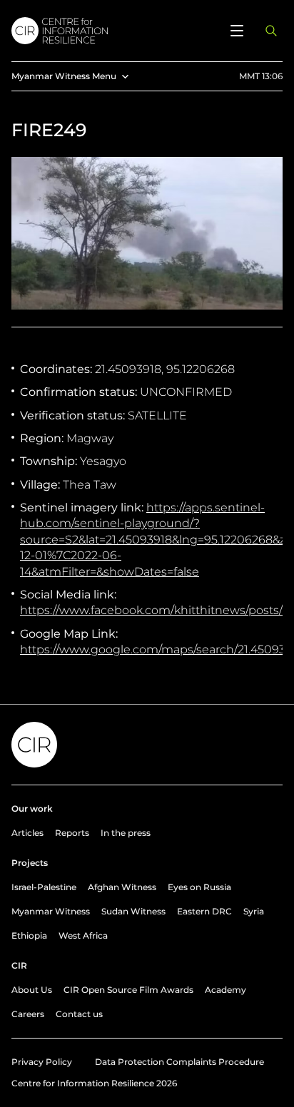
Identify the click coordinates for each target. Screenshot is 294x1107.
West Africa (83, 935)
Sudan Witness (133, 911)
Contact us (79, 1014)
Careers (27, 1014)
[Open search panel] (271, 30)
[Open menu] (236, 30)
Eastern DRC (204, 911)
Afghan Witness (122, 887)
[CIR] (112, 30)
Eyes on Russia (199, 887)
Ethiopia (29, 935)
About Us (31, 989)
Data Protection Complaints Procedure (179, 1061)
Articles (27, 832)
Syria (253, 911)
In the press (126, 832)
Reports (72, 832)
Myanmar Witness (50, 911)
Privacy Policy (41, 1061)
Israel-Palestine (43, 887)
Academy (225, 989)
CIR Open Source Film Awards (128, 989)
